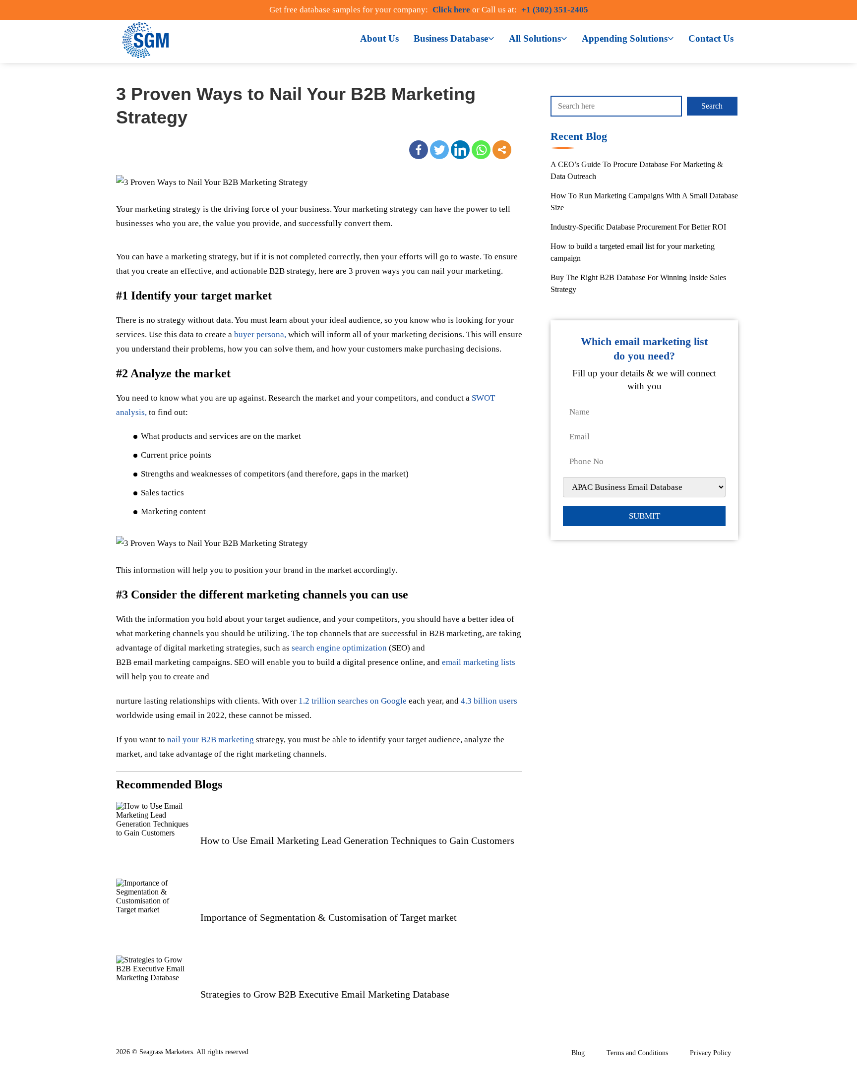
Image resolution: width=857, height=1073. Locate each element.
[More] (501, 149)
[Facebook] (418, 149)
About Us (379, 38)
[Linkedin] (460, 149)
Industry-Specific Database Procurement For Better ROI (638, 227)
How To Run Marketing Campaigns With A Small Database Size (644, 201)
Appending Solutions (625, 38)
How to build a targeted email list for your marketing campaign (633, 252)
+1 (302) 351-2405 (554, 9)
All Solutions (535, 38)
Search (712, 106)
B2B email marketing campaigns (173, 662)
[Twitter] (439, 149)
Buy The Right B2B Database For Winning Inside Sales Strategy (638, 283)
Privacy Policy (710, 1053)
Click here (451, 9)
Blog (578, 1053)
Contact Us (711, 38)
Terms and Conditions (637, 1053)
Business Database (451, 38)
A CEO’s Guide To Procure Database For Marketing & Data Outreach (637, 170)
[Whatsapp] (481, 149)
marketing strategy (168, 209)
